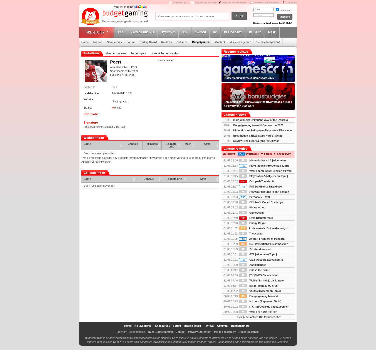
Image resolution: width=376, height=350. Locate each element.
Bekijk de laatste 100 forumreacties (259, 317)
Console (133, 144)
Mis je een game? (240, 42)
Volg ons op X (180, 2)
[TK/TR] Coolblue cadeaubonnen (269, 306)
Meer (272, 32)
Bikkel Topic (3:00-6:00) (264, 285)
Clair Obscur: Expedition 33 (262, 259)
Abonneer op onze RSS (266, 2)
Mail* (188, 144)
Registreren (259, 23)
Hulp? (289, 23)
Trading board (192, 325)
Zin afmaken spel (259, 249)
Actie (207, 144)
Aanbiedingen (257, 264)
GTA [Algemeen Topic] (263, 254)
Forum (131, 42)
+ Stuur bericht (165, 60)
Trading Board (148, 42)
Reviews (166, 42)
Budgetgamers (201, 42)
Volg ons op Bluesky (206, 2)
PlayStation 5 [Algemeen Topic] (268, 176)
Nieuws (97, 42)
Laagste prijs (171, 145)
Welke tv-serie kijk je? (263, 311)
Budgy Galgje (257, 223)
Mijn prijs (152, 144)
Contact (220, 42)
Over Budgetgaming (160, 331)
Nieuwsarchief (143, 325)
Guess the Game (259, 270)
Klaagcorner (257, 207)
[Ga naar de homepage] (114, 16)
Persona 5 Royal (255, 197)
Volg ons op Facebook (234, 2)
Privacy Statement (199, 331)
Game (87, 144)
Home (85, 42)
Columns (182, 42)
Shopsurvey (114, 42)
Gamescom (256, 212)
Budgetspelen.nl (248, 331)
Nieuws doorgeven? (268, 42)
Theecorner (256, 233)
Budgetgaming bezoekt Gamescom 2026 (258, 125)
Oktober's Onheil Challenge (266, 202)
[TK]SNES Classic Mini (263, 275)
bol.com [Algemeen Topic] (265, 301)
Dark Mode (291, 2)
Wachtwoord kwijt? (275, 23)
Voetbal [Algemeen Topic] (265, 291)
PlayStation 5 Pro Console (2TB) (265, 165)
